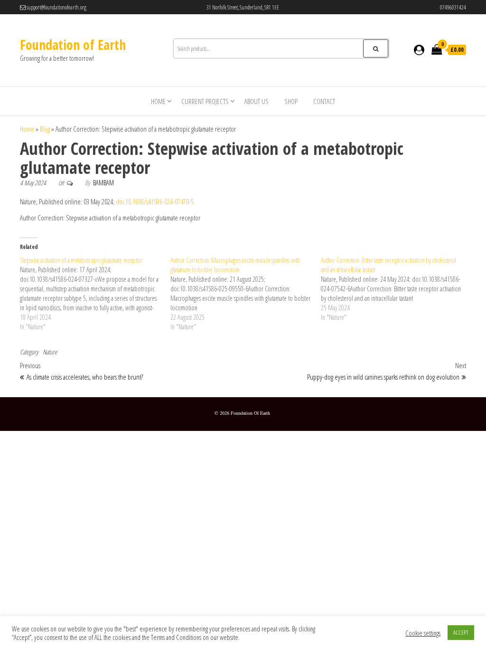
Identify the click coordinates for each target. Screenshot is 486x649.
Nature (50, 351)
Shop (291, 101)
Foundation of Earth (73, 45)
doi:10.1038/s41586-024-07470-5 (155, 201)
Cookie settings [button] (422, 633)
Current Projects (205, 101)
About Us (256, 101)
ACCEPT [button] (460, 632)
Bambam (103, 182)
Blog (45, 129)
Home (158, 101)
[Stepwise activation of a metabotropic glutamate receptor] (95, 294)
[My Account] (419, 49)
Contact (324, 101)
